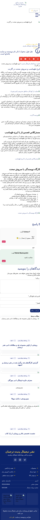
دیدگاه (37, 278)
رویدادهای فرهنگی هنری (30, 46)
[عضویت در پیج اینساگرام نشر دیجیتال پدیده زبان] (20, 460)
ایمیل (38, 303)
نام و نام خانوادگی (34, 296)
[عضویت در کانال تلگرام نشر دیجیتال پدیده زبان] (25, 460)
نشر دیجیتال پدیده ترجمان (20, 451)
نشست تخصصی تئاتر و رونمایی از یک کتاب (20, 433)
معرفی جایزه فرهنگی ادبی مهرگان (20, 380)
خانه (38, 63)
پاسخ (4, 241)
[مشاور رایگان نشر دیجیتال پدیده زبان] (15, 460)
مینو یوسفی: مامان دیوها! (20, 399)
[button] (38, 59)
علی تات (12, 517)
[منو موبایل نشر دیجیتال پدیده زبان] (37, 15)
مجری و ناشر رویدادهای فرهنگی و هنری (20, 455)
